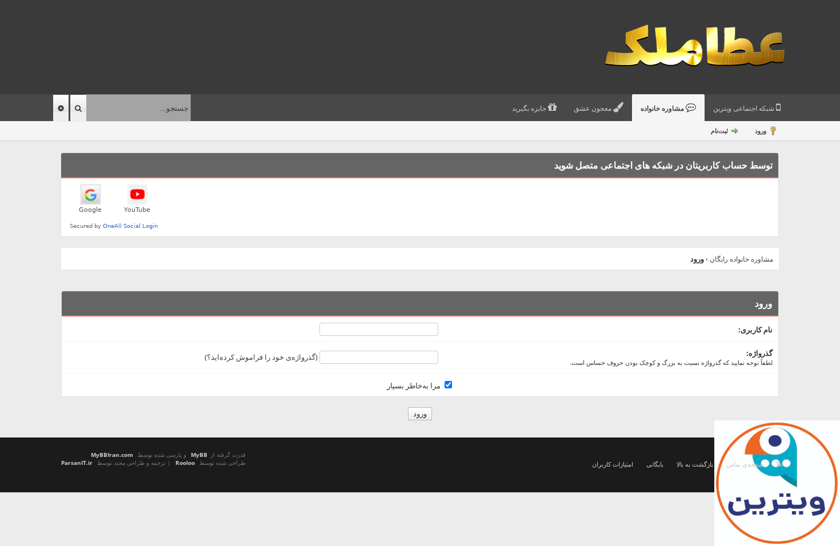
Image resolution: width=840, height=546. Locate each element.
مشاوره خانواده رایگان (741, 259)
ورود (760, 130)
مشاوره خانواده (663, 109)
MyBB (199, 455)
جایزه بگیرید (530, 109)
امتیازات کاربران (612, 464)
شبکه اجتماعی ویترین (744, 109)
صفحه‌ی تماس (744, 464)
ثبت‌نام (719, 130)
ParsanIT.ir (77, 463)
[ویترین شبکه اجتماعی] (777, 483)
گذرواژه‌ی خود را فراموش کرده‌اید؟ (261, 357)
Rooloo (185, 463)
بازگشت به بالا (695, 464)
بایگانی (654, 464)
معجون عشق (593, 109)
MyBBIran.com (112, 455)
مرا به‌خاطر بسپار (414, 385)
